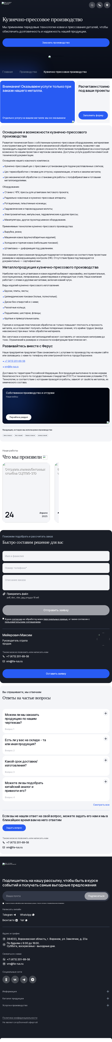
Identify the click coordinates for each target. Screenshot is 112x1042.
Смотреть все (101, 804)
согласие (11, 903)
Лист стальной (18, 435)
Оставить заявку (56, 673)
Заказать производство (56, 42)
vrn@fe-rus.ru (12, 366)
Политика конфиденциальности (19, 1017)
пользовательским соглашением (55, 903)
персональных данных (30, 903)
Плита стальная (8, 435)
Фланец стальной (42, 435)
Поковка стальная (30, 435)
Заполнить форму (93, 115)
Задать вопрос (14, 827)
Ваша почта (13, 896)
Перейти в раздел (18, 417)
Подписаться (96, 896)
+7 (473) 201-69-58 (15, 361)
